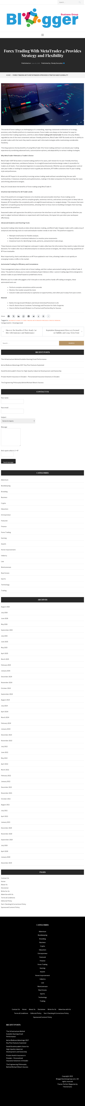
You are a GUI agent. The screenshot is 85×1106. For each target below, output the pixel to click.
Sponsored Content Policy (10, 907)
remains (57, 320)
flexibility (18, 320)
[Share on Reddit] (33, 316)
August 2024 (5, 700)
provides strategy (48, 320)
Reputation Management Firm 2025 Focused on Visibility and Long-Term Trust (62, 331)
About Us (4, 885)
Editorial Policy (6, 901)
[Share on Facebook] (9, 316)
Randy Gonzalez (57, 63)
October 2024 (6, 688)
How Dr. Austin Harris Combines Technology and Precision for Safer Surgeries (36, 305)
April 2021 (4, 816)
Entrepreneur (6, 515)
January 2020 (5, 857)
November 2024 (6, 682)
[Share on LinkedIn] (19, 316)
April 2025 (4, 653)
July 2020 (4, 845)
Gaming (4, 538)
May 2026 (4, 624)
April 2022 (4, 764)
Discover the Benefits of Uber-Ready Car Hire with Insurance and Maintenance (21, 331)
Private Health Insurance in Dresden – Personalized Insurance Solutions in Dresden (30, 377)
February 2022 (6, 775)
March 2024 (5, 717)
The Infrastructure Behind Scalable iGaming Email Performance (23, 359)
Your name (4, 398)
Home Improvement (8, 550)
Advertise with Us (7, 894)
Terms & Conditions (8, 898)
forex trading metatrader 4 (32, 320)
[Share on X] (14, 316)
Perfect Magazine (69, 1084)
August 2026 (5, 607)
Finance (4, 526)
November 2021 (6, 793)
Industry (4, 555)
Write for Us (5, 891)
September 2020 (7, 840)
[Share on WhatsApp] (24, 316)
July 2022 (4, 746)
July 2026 (4, 612)
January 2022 (5, 781)
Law (2, 561)
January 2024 (5, 729)
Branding (4, 492)
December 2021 (6, 787)
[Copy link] (48, 316)
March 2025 (5, 659)
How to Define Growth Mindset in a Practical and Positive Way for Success (35, 308)
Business (12, 320)
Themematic (67, 1087)
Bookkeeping (5, 486)
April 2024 (4, 712)
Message (4, 427)
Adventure (4, 480)
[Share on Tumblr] (38, 316)
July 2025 (4, 636)
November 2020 (6, 834)
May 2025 (4, 647)
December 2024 (6, 677)
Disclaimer (5, 888)
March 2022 (5, 770)
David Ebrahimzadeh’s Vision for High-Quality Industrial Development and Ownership (31, 371)
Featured (4, 521)
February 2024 (6, 723)
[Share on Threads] (43, 316)
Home (3, 881)
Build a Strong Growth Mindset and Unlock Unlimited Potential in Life (34, 303)
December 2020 (6, 828)
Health (3, 544)
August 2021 (5, 805)
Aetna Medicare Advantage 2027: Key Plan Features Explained (22, 365)
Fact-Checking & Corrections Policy (13, 904)
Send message (8, 462)
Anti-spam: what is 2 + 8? (10, 450)
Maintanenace (6, 567)
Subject (3, 417)
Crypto (3, 503)
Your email (4, 407)
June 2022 (4, 752)
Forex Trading (6, 532)
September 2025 (7, 630)
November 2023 (6, 741)
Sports (3, 579)
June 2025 (4, 642)
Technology (5, 585)
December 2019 (6, 863)
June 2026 (4, 618)
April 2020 (4, 851)
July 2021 (4, 810)
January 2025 (5, 671)
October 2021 (6, 799)
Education (4, 509)
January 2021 (5, 822)
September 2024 (7, 694)
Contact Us (5, 878)
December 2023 (6, 735)
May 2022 (4, 758)
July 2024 (4, 706)
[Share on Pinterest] (28, 316)
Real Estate (5, 573)
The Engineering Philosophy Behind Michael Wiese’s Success (22, 382)
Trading (4, 590)
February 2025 (6, 665)
